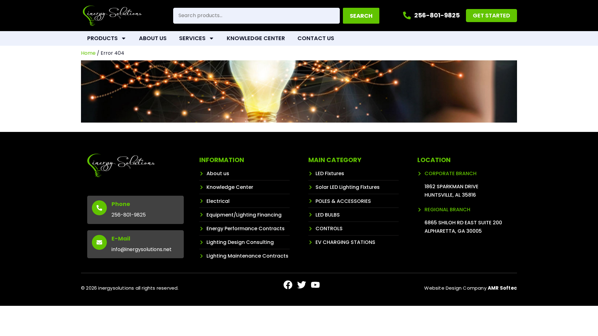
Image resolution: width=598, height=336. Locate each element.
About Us (153, 38)
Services (192, 38)
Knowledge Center (256, 38)
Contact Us (315, 38)
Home (88, 53)
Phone (121, 204)
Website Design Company (470, 288)
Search (361, 16)
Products (102, 38)
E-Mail (121, 238)
